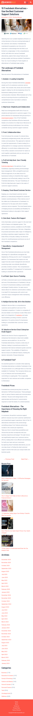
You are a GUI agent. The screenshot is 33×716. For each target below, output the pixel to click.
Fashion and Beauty (7, 681)
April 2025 (5, 583)
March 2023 (5, 657)
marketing (19, 315)
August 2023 (5, 642)
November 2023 (6, 633)
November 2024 (6, 598)
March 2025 (5, 586)
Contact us (16, 706)
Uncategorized (6, 693)
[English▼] (27, 2)
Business (4, 672)
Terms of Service (16, 710)
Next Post (25, 459)
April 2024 (5, 619)
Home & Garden (6, 684)
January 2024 (6, 628)
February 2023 (6, 660)
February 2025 (6, 589)
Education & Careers (7, 675)
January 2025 (6, 592)
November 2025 (6, 562)
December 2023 (6, 631)
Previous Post (9, 459)
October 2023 (6, 636)
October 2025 (6, 565)
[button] (25, 2)
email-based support (7, 118)
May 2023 (4, 651)
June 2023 (5, 648)
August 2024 (5, 607)
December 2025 (6, 559)
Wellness (4, 696)
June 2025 (5, 577)
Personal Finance (6, 687)
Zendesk (27, 82)
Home (16, 702)
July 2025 (4, 574)
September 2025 (6, 568)
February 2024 (6, 625)
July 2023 (4, 645)
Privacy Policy (16, 708)
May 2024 (4, 616)
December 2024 (6, 595)
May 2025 (4, 580)
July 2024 (4, 610)
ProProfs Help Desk (7, 166)
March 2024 (5, 622)
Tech (3, 690)
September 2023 (6, 639)
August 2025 (5, 571)
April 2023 (5, 654)
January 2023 (6, 663)
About (16, 704)
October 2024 (6, 601)
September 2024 (6, 604)
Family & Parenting (7, 678)
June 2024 (5, 613)
